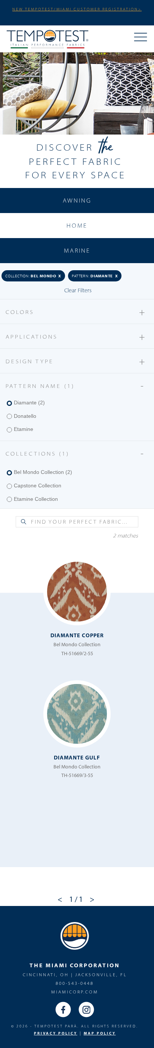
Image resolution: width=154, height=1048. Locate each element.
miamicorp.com (74, 992)
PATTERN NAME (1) (76, 385)
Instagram (86, 1009)
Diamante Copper (77, 635)
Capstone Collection (37, 485)
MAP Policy (100, 1033)
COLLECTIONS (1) (76, 453)
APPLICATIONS (76, 336)
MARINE (77, 250)
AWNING (77, 200)
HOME (77, 225)
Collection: (33, 275)
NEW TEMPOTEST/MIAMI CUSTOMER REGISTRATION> (77, 9)
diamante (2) (29, 403)
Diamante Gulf (77, 757)
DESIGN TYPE (76, 361)
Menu (140, 37)
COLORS (76, 311)
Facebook (63, 1009)
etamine (23, 429)
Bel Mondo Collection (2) (43, 472)
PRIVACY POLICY (55, 1033)
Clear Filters (78, 290)
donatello (25, 416)
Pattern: (95, 275)
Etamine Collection (36, 499)
